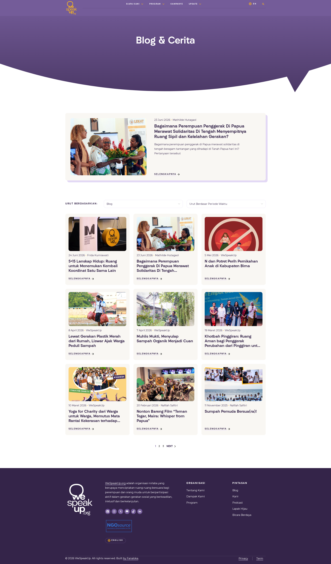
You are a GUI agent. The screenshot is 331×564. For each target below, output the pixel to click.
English (117, 540)
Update (193, 4)
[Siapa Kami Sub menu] (142, 4)
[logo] (71, 8)
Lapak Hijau (239, 508)
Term (259, 558)
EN (255, 4)
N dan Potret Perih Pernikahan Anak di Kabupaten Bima (231, 264)
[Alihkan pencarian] (263, 4)
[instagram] (114, 511)
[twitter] (120, 511)
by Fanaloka (130, 558)
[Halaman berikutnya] (171, 446)
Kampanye (177, 4)
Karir (235, 496)
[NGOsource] (119, 526)
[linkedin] (139, 511)
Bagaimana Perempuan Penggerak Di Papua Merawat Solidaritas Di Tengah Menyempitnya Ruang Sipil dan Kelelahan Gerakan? (200, 131)
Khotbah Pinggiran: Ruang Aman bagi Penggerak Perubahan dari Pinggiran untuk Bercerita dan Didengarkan (233, 341)
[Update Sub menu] (200, 4)
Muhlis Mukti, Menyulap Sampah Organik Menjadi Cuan (165, 339)
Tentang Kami (195, 490)
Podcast (237, 502)
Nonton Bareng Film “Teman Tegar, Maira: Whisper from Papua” (162, 416)
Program (155, 4)
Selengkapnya (165, 174)
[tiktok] (133, 511)
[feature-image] (97, 234)
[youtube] (127, 511)
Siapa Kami (133, 4)
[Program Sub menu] (163, 4)
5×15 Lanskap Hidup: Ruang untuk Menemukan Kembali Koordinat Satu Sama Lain (93, 266)
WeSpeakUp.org (115, 483)
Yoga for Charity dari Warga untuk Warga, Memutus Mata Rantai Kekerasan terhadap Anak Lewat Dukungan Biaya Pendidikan (94, 416)
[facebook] (107, 511)
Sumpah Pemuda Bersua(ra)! (231, 412)
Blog (235, 490)
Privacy (243, 558)
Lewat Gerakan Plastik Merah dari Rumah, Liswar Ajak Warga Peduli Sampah (97, 341)
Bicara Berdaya (241, 514)
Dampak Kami (195, 496)
